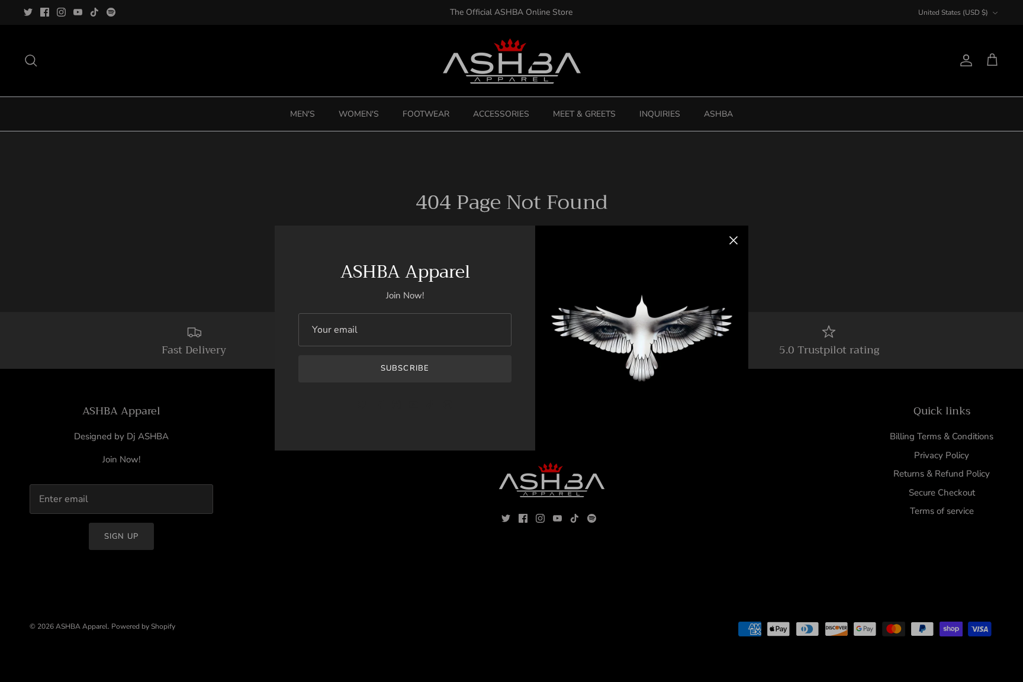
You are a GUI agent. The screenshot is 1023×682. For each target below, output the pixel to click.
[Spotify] (447, 404)
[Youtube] (413, 404)
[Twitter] (362, 404)
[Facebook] (379, 404)
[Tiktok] (430, 404)
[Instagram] (396, 404)
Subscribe (405, 368)
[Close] (733, 240)
